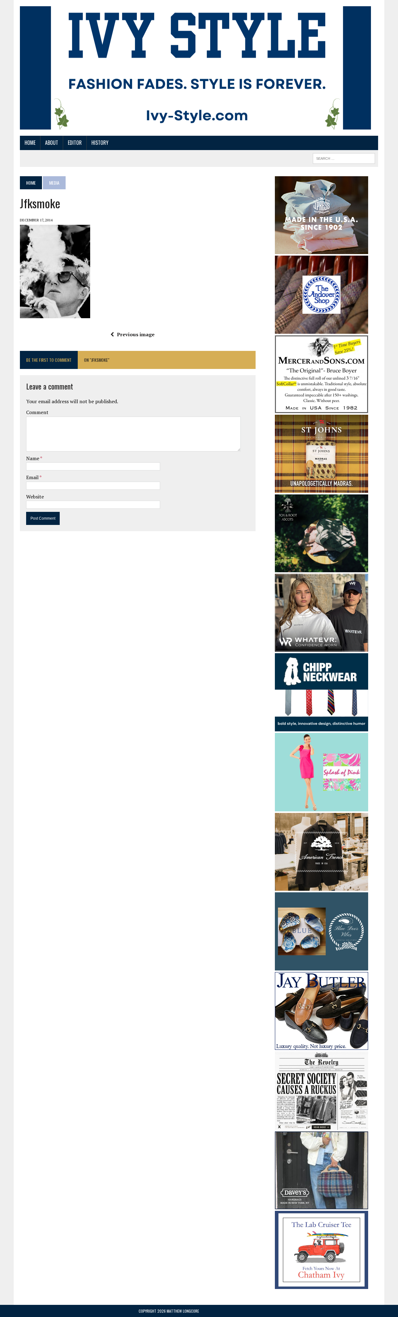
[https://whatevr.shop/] (321, 647)
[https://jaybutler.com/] (321, 1045)
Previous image (136, 334)
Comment (37, 412)
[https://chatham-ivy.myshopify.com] (321, 1285)
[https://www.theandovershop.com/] (321, 329)
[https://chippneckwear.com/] (321, 727)
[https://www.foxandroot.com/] (321, 567)
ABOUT (51, 142)
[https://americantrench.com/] (321, 886)
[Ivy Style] (195, 68)
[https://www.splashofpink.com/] (321, 807)
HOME (30, 142)
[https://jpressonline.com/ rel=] (321, 249)
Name (33, 458)
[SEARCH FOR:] (344, 157)
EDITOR (75, 142)
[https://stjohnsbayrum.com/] (321, 488)
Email (32, 477)
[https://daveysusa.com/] (321, 1204)
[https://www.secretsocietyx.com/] (321, 1125)
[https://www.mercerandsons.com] (321, 408)
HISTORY (100, 142)
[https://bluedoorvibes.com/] (321, 966)
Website (35, 496)
